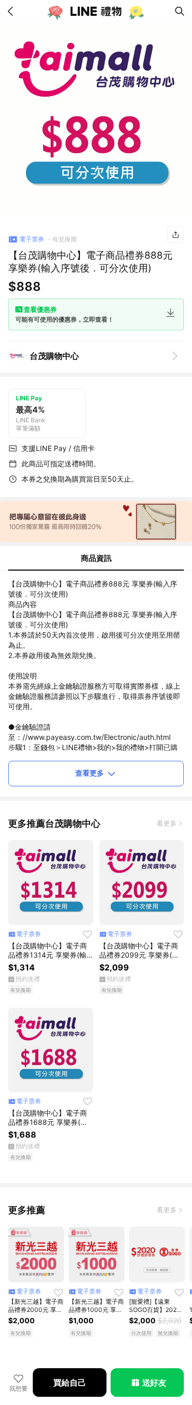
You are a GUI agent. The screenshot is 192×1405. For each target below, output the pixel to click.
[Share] (175, 234)
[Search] (179, 11)
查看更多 (89, 772)
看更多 (167, 823)
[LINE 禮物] (96, 11)
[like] (87, 934)
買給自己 (69, 1382)
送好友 (154, 1382)
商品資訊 (96, 558)
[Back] (12, 11)
